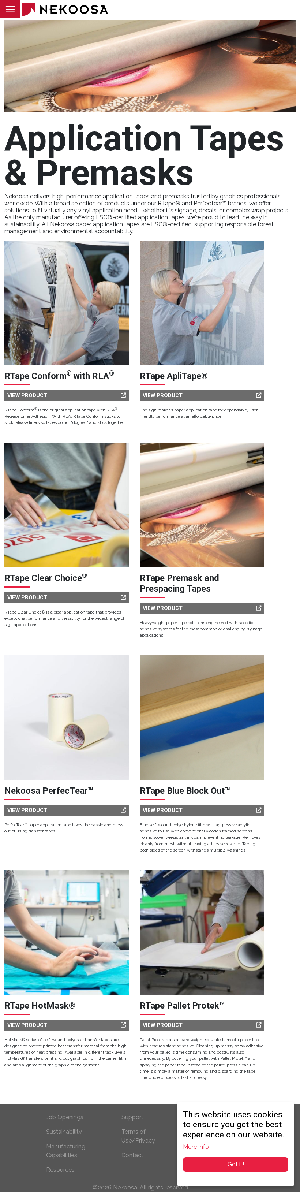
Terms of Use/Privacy (138, 1136)
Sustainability (64, 1131)
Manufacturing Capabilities (65, 1151)
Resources (60, 1169)
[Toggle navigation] (10, 9)
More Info (196, 1146)
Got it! (236, 1164)
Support (132, 1117)
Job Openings (64, 1117)
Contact (132, 1155)
